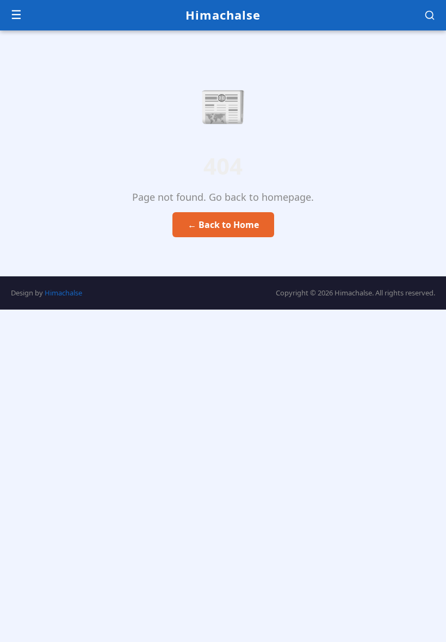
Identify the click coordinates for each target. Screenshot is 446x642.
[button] (429, 15)
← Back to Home (223, 225)
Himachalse (223, 15)
